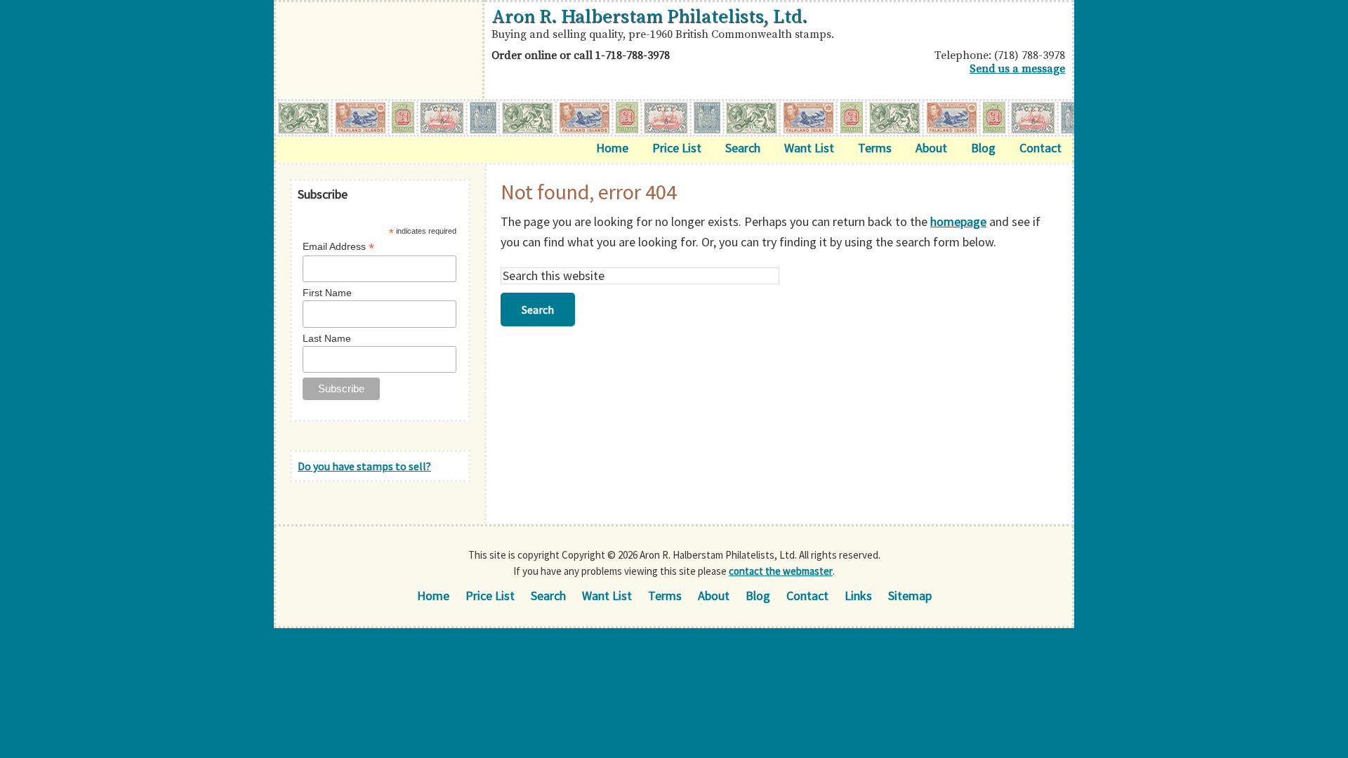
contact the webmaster (781, 571)
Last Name (327, 338)
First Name (327, 292)
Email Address (338, 246)
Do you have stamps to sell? (364, 466)
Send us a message (1017, 69)
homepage (958, 221)
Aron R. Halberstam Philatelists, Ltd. (649, 17)
